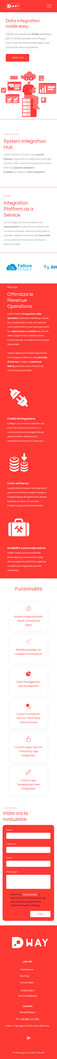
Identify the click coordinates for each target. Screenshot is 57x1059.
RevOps (24, 975)
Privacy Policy (27, 990)
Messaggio (12, 872)
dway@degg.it (27, 1012)
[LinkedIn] (28, 1038)
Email (9, 858)
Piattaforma (26, 969)
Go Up (51, 1053)
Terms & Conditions (27, 996)
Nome (9, 830)
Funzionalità (27, 982)
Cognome (11, 844)
